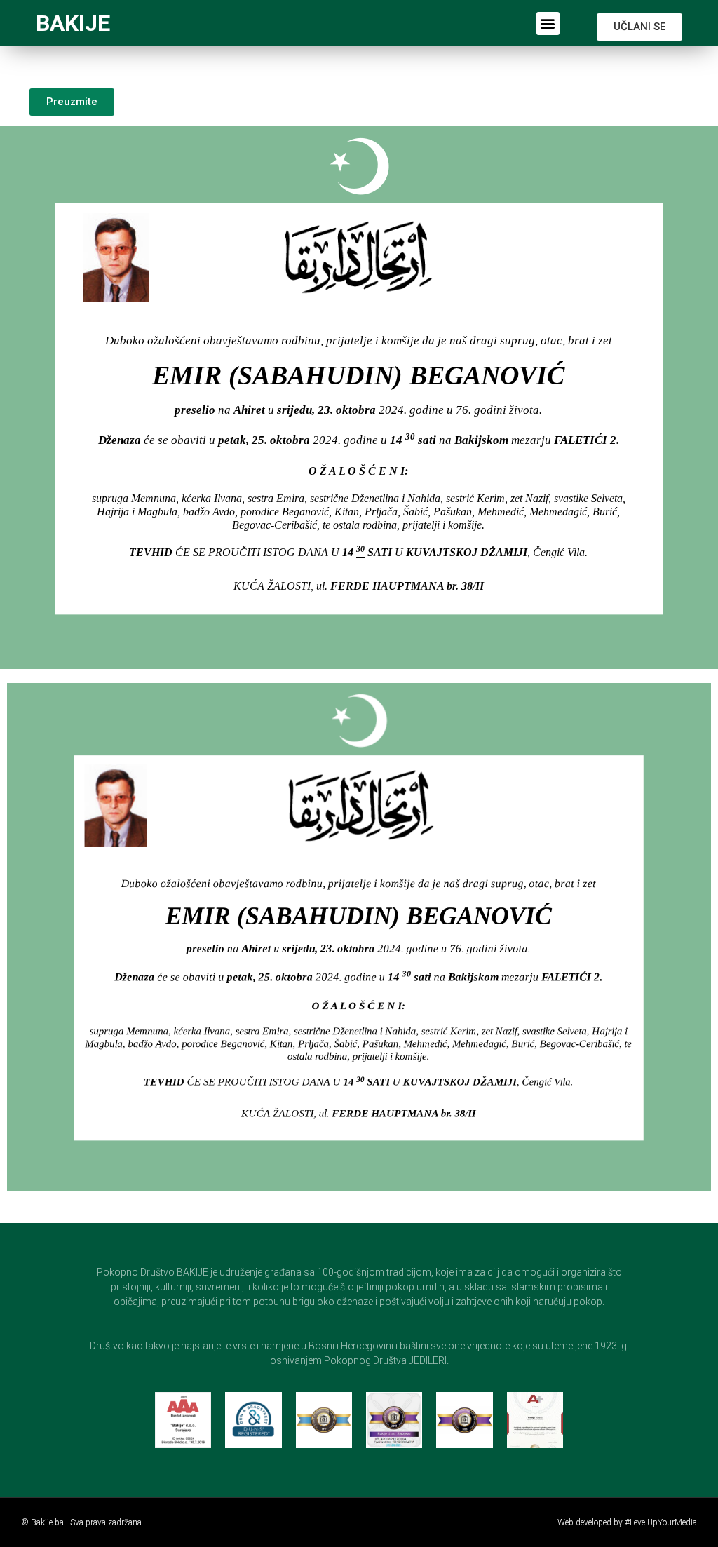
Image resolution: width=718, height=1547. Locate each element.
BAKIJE (73, 23)
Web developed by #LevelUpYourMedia (627, 1522)
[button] (548, 23)
